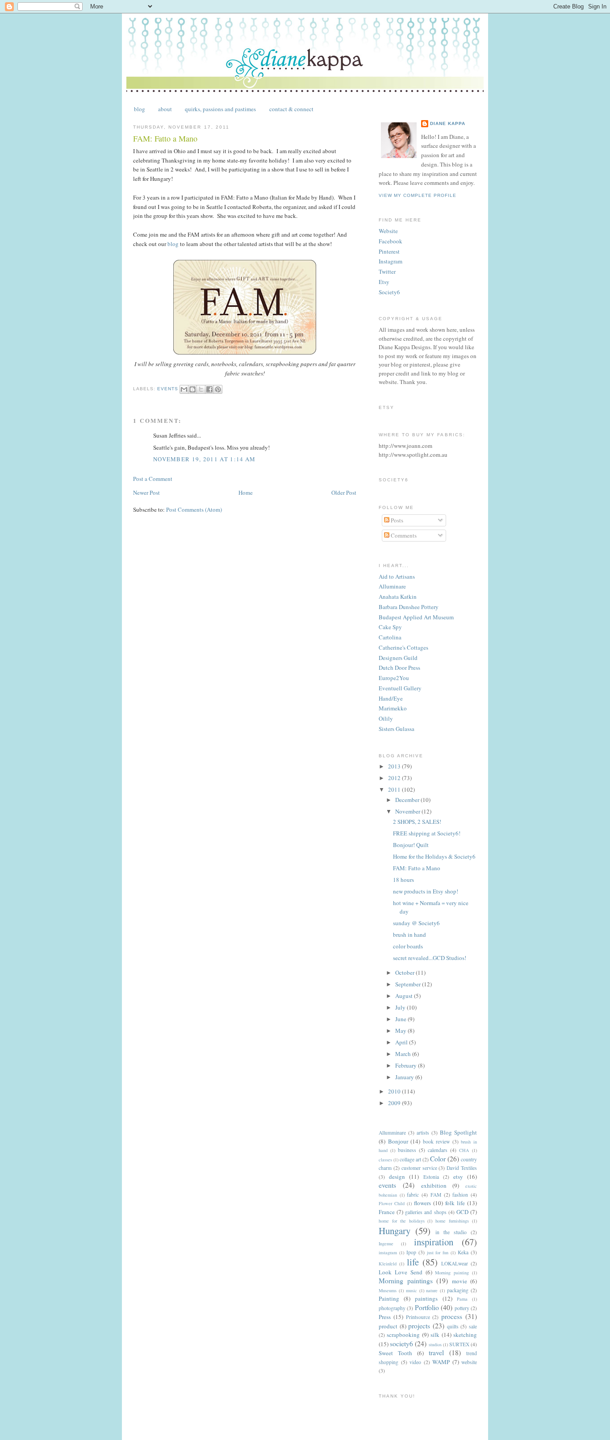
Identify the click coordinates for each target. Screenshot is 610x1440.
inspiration (433, 1241)
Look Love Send (400, 1272)
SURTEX (459, 1344)
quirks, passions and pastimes (220, 109)
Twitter (387, 271)
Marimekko (393, 708)
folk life (455, 1203)
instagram (388, 1252)
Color (438, 1158)
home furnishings (452, 1221)
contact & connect (291, 109)
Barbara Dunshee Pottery (409, 607)
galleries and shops (425, 1212)
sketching (465, 1335)
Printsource (418, 1317)
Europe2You (394, 678)
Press (385, 1317)
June (401, 1019)
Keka (463, 1252)
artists (423, 1132)
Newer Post (146, 492)
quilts (453, 1326)
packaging (457, 1290)
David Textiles (462, 1168)
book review (436, 1141)
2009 (395, 1103)
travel (436, 1352)
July (401, 1007)
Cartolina (390, 637)
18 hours (403, 880)
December (408, 800)
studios (435, 1344)
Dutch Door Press (399, 668)
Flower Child (392, 1203)
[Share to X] (200, 389)
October (405, 972)
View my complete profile (417, 195)
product (388, 1326)
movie (459, 1281)
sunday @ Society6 (416, 923)
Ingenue (386, 1243)
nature (432, 1290)
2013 (395, 766)
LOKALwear (454, 1263)
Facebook (390, 241)
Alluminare (392, 586)
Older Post (343, 492)
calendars (437, 1150)
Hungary (394, 1230)
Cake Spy (390, 627)
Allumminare (392, 1132)
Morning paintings (406, 1280)
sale (473, 1326)
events (167, 388)
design (397, 1177)
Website (388, 231)
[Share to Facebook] (209, 389)
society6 (401, 1343)
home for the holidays (402, 1221)
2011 (395, 789)
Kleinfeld (388, 1264)
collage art (410, 1159)
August (404, 996)
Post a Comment (152, 479)
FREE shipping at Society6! (426, 833)
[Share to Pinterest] (217, 389)
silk (434, 1335)
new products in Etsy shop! (425, 891)
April (402, 1042)
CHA (464, 1150)
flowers (422, 1203)
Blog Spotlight (458, 1132)
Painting (389, 1298)
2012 (395, 778)
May (401, 1031)
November (408, 811)
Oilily (386, 718)
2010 (395, 1091)
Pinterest (389, 251)
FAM (435, 1194)
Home (245, 492)
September (408, 984)
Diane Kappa (447, 123)
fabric (413, 1194)
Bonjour (398, 1141)
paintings (426, 1298)
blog (139, 109)
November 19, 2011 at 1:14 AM (204, 459)
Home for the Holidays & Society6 (434, 856)
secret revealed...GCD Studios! (429, 958)
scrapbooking (403, 1335)
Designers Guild (398, 658)
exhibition (434, 1185)
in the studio (451, 1232)
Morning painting (452, 1272)
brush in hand (409, 935)
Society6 (389, 292)
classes (385, 1159)
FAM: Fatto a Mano (416, 868)
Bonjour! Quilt (411, 845)
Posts (396, 520)
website (469, 1362)
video (415, 1362)
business (407, 1150)
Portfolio (427, 1307)
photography (392, 1308)
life (413, 1262)
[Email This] (184, 389)
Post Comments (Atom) (194, 509)
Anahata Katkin (398, 597)
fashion (460, 1194)
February (406, 1065)
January (405, 1077)
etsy (458, 1177)
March (403, 1054)
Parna (462, 1299)
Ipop (411, 1252)
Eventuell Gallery (400, 688)
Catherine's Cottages (403, 647)
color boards (408, 946)
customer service (419, 1168)
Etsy (384, 282)
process (451, 1316)
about (165, 109)
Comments (403, 535)
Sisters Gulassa (396, 729)
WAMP (441, 1362)
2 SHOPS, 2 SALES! (417, 822)
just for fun (438, 1252)
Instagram (390, 261)
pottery (462, 1308)
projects (419, 1325)
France (387, 1212)
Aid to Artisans (397, 576)
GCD (462, 1212)
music (411, 1290)
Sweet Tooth (395, 1353)
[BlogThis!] (192, 389)
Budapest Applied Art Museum (416, 617)
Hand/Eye (391, 698)
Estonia (431, 1176)
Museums (388, 1290)
